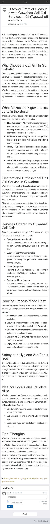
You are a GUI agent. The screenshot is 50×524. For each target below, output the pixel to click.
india (25, 2)
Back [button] (25, 514)
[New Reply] (42, 2)
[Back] (3, 2)
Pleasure (18, 479)
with (23, 479)
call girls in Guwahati (36, 326)
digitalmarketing (13, 24)
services (39, 479)
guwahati (28, 479)
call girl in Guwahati (21, 73)
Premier (12, 479)
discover (6, 479)
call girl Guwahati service (34, 259)
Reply (10, 506)
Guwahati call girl (13, 47)
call (32, 479)
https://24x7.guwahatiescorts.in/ (25, 458)
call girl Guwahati (37, 115)
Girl (35, 479)
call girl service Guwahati (28, 186)
